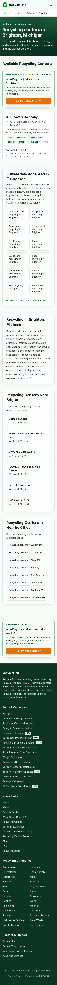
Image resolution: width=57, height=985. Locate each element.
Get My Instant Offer (27, 101)
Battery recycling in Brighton (38, 244)
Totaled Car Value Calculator (21, 742)
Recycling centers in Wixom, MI (25, 545)
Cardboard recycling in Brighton (15, 259)
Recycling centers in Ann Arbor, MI (27, 575)
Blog (5, 841)
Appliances (36, 896)
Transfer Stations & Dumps (18, 831)
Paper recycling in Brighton (38, 259)
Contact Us (8, 941)
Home (5, 802)
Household (36, 881)
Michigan (7, 24)
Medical (34, 905)
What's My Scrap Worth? (17, 718)
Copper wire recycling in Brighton (38, 214)
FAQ (4, 845)
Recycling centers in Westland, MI (27, 597)
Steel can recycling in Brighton (15, 229)
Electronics (8, 876)
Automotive (9, 867)
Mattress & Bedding (13, 920)
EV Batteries (9, 871)
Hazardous (8, 881)
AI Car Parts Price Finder (19, 786)
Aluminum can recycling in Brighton (16, 214)
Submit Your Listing (13, 946)
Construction (37, 871)
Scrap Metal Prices (13, 826)
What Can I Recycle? (14, 816)
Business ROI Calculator (16, 762)
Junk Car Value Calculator (17, 723)
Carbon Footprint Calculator (18, 766)
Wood (33, 900)
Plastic (33, 891)
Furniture (7, 915)
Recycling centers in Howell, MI (25, 567)
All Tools (7, 713)
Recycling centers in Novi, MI (24, 560)
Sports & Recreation (41, 915)
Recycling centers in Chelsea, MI (26, 590)
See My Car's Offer (26, 651)
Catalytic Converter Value (17, 728)
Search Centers (11, 812)
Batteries (35, 867)
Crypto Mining (10, 925)
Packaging (8, 905)
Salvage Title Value (16, 733)
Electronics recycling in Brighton (15, 244)
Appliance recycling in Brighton (38, 288)
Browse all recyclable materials (24, 300)
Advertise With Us (12, 955)
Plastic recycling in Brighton (38, 273)
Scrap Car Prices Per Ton (20, 737)
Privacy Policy (15, 976)
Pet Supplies (37, 925)
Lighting (6, 900)
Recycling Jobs (11, 850)
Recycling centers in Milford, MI (25, 552)
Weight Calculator (12, 757)
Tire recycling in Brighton (16, 287)
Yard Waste (9, 910)
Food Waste (36, 920)
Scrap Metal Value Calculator (19, 747)
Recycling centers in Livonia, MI (26, 582)
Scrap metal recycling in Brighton (38, 229)
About (6, 807)
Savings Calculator (13, 781)
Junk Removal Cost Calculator (20, 752)
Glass (5, 886)
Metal (33, 876)
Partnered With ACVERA (37, 976)
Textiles (6, 896)
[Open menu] (51, 5)
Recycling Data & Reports (17, 836)
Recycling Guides (12, 821)
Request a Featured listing (17, 951)
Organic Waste (38, 886)
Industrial (35, 910)
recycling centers (41, 682)
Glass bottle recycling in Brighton (15, 273)
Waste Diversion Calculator (18, 776)
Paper (5, 891)
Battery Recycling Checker (20, 771)
